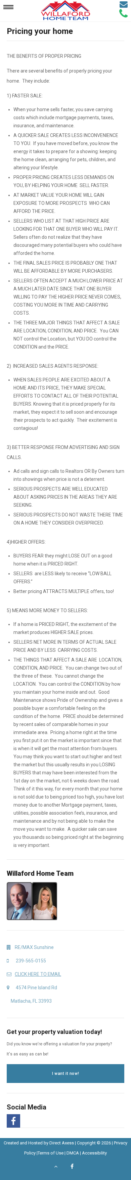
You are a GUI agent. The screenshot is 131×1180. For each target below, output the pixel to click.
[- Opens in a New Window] (12, 1121)
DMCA (73, 1152)
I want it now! (65, 1073)
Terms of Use (50, 1152)
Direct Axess (61, 1142)
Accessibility (94, 1152)
